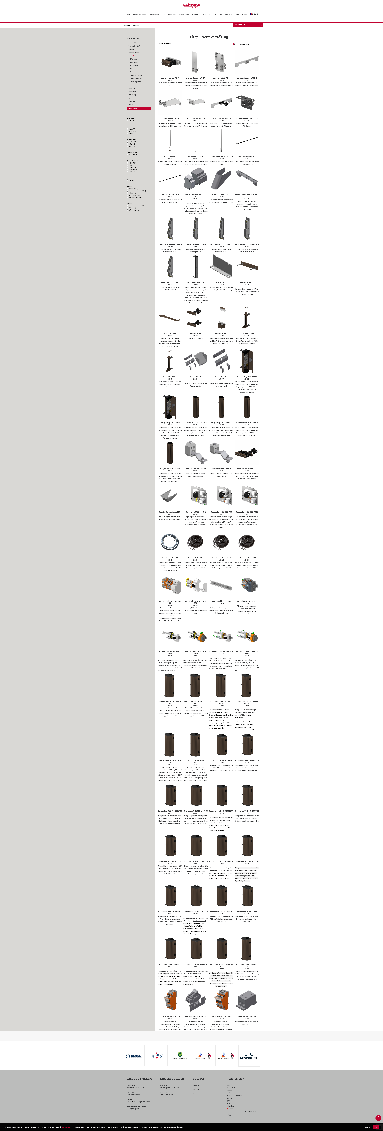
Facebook (196, 1085)
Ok (376, 1127)
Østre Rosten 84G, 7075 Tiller (135, 1088)
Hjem (128, 14)
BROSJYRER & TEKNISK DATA (189, 14)
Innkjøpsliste (241, 14)
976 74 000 (131, 1092)
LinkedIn (195, 1094)
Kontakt (228, 14)
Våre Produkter (169, 14)
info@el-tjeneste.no (134, 1095)
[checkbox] (139, 121)
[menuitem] (129, 14)
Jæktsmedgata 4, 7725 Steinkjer (169, 1088)
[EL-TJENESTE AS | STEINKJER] (191, 6)
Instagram (196, 1089)
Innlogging (229, 1115)
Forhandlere (154, 14)
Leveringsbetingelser (133, 1109)
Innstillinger (367, 1127)
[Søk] (261, 25)
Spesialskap (133, 108)
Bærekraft (207, 14)
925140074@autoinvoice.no (142, 1102)
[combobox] (246, 25)
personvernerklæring (67, 1127)
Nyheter (218, 14)
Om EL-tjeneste (139, 14)
